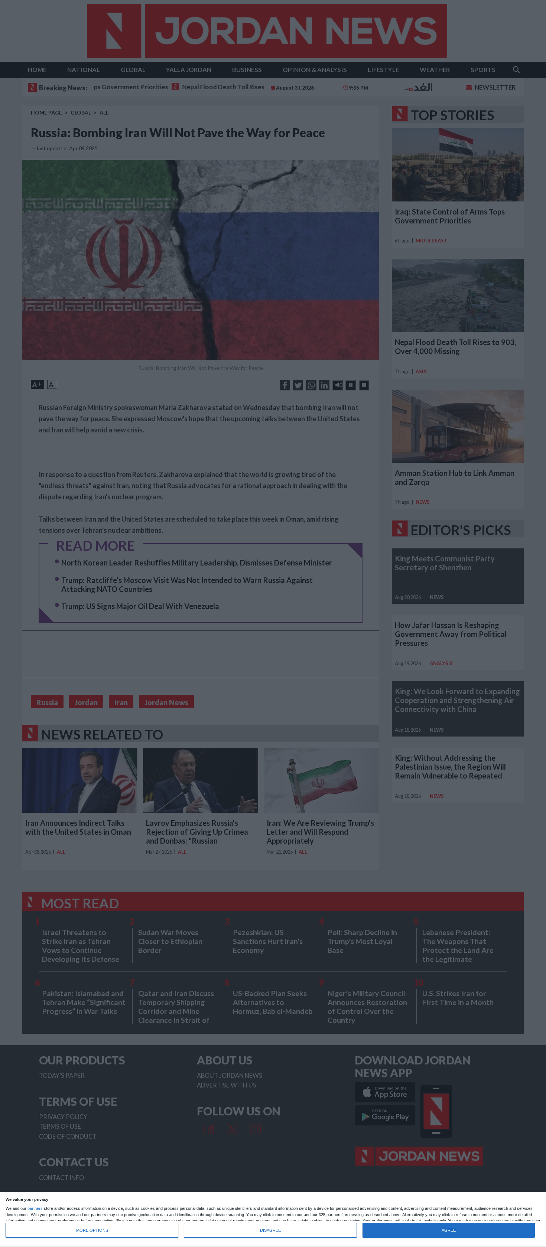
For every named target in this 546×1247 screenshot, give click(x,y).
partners (35, 1208)
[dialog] (273, 1219)
